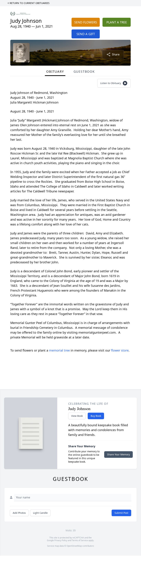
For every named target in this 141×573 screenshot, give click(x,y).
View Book (77, 415)
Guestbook (84, 71)
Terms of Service (80, 540)
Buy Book (96, 415)
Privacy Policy (60, 540)
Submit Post (121, 512)
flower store (120, 350)
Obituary (55, 71)
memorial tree (59, 350)
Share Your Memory (118, 454)
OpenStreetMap (74, 545)
